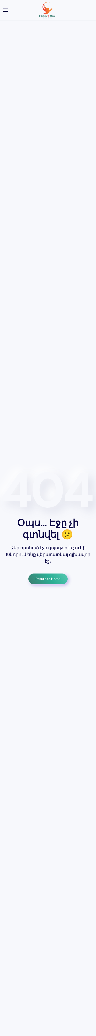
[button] (5, 10)
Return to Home (48, 578)
